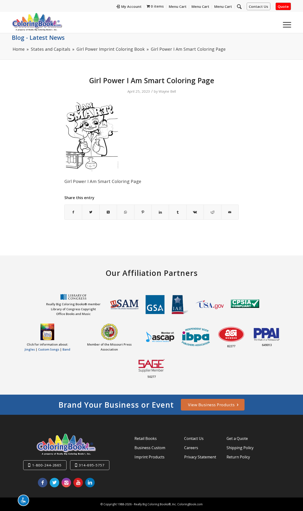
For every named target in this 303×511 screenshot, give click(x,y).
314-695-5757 (91, 465)
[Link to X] (54, 482)
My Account (131, 6)
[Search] (239, 6)
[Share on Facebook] (73, 212)
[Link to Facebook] (42, 482)
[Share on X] (90, 212)
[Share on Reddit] (212, 212)
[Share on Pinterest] (143, 212)
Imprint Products (149, 457)
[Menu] (285, 23)
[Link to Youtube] (78, 482)
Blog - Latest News (38, 37)
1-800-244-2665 (47, 465)
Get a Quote (237, 438)
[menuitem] (129, 7)
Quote (283, 6)
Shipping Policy (240, 447)
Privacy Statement (200, 457)
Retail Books (145, 438)
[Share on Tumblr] (177, 212)
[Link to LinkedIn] (90, 482)
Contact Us (258, 6)
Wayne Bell (167, 91)
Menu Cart (178, 6)
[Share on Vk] (195, 212)
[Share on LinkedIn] (160, 212)
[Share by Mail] (229, 212)
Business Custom (149, 447)
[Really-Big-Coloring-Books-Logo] (37, 22)
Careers (191, 447)
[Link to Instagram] (66, 482)
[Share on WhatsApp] (125, 212)
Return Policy (238, 457)
